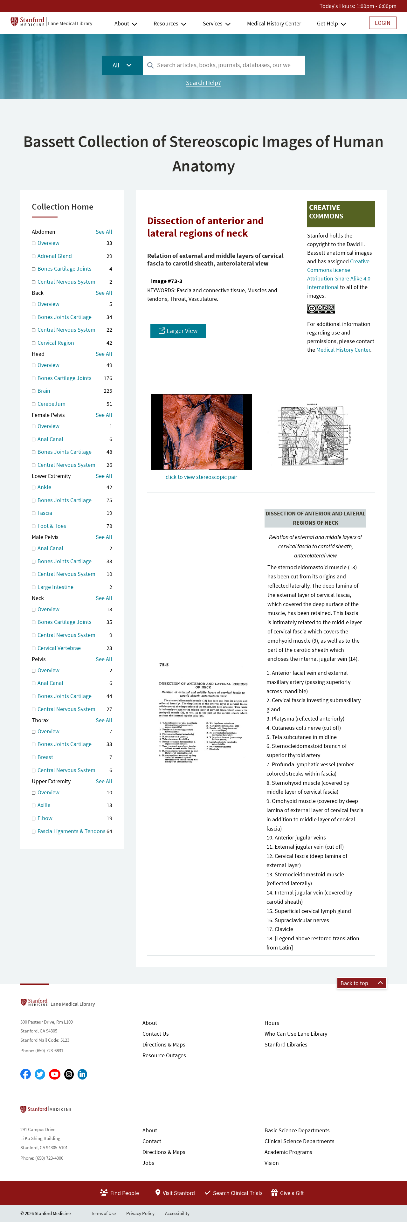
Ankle (74, 487)
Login (382, 22)
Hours (272, 1022)
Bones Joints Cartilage (74, 317)
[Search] (150, 65)
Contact (151, 1141)
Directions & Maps (163, 1044)
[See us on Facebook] (25, 1074)
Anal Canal (74, 439)
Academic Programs (288, 1152)
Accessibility (177, 1213)
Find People (124, 1193)
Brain (74, 390)
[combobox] (224, 65)
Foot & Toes (74, 525)
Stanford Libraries (286, 1044)
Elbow (74, 818)
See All (104, 231)
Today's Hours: (337, 6)
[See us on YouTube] (54, 1074)
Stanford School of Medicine (82, 1111)
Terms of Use (103, 1213)
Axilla (74, 805)
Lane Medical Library (70, 23)
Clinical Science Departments (300, 1141)
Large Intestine (74, 586)
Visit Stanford (178, 1193)
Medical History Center (274, 23)
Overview (74, 242)
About (121, 23)
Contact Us (155, 1033)
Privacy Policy (140, 1213)
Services (213, 23)
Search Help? (203, 83)
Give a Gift (291, 1193)
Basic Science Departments (297, 1130)
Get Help (327, 23)
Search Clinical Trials (237, 1193)
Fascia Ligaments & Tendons (74, 831)
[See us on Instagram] (69, 1074)
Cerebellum (74, 403)
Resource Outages (164, 1055)
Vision (272, 1162)
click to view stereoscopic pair (201, 476)
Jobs (148, 1162)
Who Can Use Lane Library (296, 1033)
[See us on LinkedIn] (82, 1074)
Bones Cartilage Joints (74, 268)
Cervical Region (74, 342)
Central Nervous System (74, 281)
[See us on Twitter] (40, 1074)
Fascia (74, 512)
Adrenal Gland (74, 255)
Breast (74, 757)
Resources (166, 23)
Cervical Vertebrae (74, 648)
